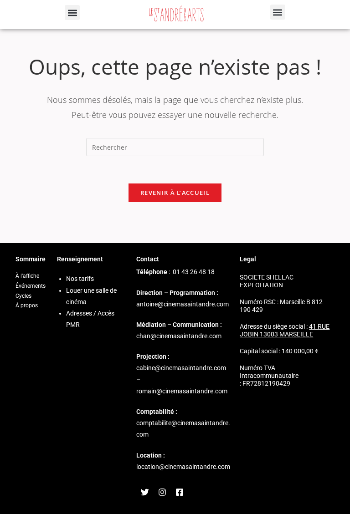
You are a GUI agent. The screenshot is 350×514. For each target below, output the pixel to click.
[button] (72, 12)
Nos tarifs (80, 278)
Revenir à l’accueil (175, 192)
